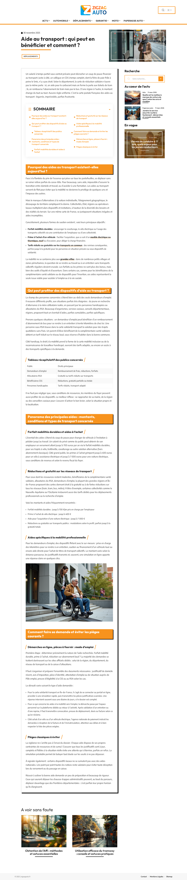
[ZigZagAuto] (93, 10)
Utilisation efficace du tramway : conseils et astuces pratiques (94, 852)
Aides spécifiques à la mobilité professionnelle (89, 124)
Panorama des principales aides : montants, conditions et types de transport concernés (46, 141)
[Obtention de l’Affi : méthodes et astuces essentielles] (44, 831)
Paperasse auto (147, 108)
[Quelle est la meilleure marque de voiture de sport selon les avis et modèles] (133, 98)
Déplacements (31, 56)
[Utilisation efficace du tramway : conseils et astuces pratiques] (95, 831)
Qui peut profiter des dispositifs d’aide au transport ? (49, 124)
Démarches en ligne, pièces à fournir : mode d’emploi (92, 140)
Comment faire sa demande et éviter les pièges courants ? (91, 132)
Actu (144, 92)
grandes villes (67, 259)
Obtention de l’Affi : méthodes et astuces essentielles (44, 852)
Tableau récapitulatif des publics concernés (48, 132)
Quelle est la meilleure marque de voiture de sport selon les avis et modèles (152, 98)
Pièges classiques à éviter (87, 147)
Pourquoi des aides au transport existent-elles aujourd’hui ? (49, 117)
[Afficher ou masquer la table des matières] (82, 109)
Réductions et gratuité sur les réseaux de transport (92, 117)
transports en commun (71, 245)
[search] (163, 10)
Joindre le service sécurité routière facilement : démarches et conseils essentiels (152, 113)
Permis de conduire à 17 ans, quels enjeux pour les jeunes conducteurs (144, 144)
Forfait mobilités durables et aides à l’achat (49, 150)
